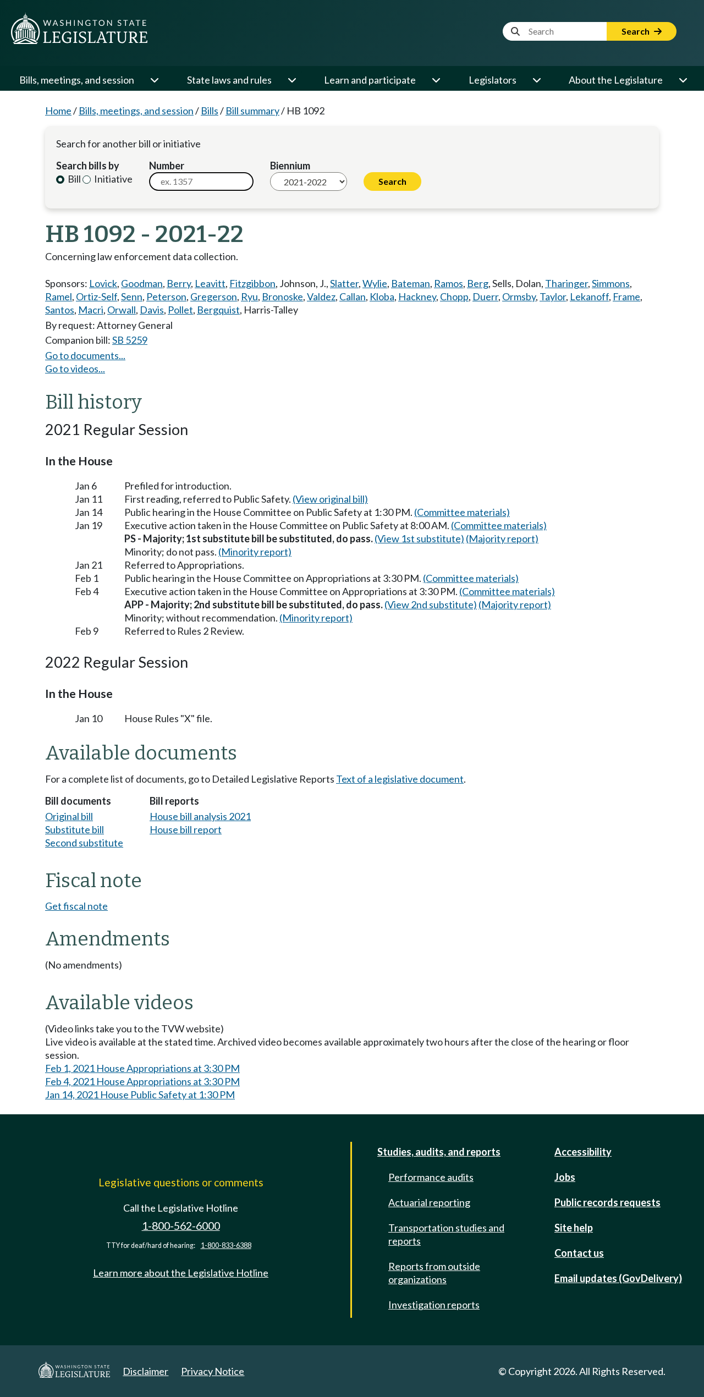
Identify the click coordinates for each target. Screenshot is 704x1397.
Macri (90, 310)
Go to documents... (85, 355)
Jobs (564, 1177)
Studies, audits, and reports (439, 1152)
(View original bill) (330, 499)
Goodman (142, 283)
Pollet (180, 310)
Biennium (290, 166)
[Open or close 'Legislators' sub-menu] (536, 80)
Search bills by (87, 166)
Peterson (166, 296)
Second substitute (84, 843)
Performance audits (431, 1177)
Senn (131, 296)
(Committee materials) (462, 512)
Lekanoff (589, 296)
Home (58, 111)
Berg (477, 283)
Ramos (448, 283)
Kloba (382, 296)
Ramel (58, 296)
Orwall (121, 310)
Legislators (492, 80)
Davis (152, 310)
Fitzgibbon (252, 283)
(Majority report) (502, 538)
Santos (59, 310)
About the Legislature (616, 80)
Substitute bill (74, 829)
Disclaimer (145, 1371)
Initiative (112, 179)
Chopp (454, 296)
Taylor (553, 296)
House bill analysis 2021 (200, 816)
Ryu (249, 296)
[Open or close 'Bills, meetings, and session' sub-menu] (154, 80)
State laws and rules (229, 80)
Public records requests (607, 1202)
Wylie (374, 283)
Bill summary (252, 111)
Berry (179, 283)
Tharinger (566, 283)
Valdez (321, 296)
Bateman (410, 283)
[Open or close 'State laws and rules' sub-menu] (291, 80)
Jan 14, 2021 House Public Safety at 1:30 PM (140, 1094)
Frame (626, 296)
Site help (573, 1228)
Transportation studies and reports (446, 1234)
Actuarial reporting (429, 1202)
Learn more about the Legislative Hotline (180, 1273)
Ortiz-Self (96, 296)
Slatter (344, 283)
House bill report (186, 829)
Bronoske (282, 296)
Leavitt (210, 283)
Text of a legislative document (400, 779)
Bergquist (218, 310)
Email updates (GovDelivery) (618, 1278)
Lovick (103, 283)
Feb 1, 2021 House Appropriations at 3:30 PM (142, 1068)
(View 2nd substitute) (430, 604)
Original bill (69, 816)
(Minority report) (255, 552)
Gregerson (213, 296)
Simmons (611, 283)
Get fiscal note (76, 906)
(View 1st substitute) (419, 538)
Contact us (579, 1253)
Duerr (485, 296)
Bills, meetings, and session (76, 80)
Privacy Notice (212, 1371)
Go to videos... (75, 368)
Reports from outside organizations (434, 1272)
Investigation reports (434, 1305)
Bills (209, 111)
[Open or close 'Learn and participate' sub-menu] (435, 80)
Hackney (417, 296)
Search (636, 31)
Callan (352, 296)
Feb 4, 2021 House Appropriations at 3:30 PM (142, 1081)
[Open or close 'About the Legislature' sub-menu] (682, 80)
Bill (73, 179)
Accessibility (583, 1152)
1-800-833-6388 (226, 1245)
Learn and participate (370, 80)
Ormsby (519, 296)
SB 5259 (129, 340)
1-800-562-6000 (181, 1225)
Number (166, 166)
